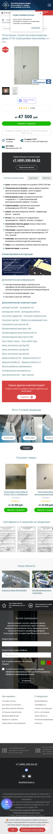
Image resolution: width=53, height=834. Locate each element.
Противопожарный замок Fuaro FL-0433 (17, 337)
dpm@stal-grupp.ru (26, 782)
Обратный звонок (26, 167)
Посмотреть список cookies (32, 830)
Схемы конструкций (43, 708)
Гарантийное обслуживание (14, 723)
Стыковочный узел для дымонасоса (16, 370)
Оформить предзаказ (26, 124)
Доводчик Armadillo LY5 (11, 362)
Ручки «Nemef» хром (29, 341)
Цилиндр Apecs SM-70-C (30, 312)
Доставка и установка (11, 705)
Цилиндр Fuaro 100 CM (11, 312)
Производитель (41, 701)
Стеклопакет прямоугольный (34, 316)
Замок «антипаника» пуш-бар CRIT (15, 349)
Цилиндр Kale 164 (27, 307)
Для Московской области (13, 708)
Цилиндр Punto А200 (10, 307)
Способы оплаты (9, 701)
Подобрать (25, 397)
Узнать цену (8, 438)
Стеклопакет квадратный (12, 316)
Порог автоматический (11, 375)
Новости (38, 723)
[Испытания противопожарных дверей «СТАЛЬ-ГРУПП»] (6, 91)
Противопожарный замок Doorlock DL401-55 (19, 333)
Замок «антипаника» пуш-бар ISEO (15, 345)
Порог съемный (27, 375)
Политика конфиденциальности (26, 813)
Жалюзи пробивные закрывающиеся (17, 366)
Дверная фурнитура (10, 716)
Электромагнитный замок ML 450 (15, 324)
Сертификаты (40, 705)
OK (13, 830)
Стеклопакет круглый (10, 320)
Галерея (26, 448)
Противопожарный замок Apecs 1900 (16, 328)
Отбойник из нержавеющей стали (33, 320)
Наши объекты (41, 716)
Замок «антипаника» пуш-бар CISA (15, 354)
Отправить (26, 681)
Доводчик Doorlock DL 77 (31, 362)
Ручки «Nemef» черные (11, 341)
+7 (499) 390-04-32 (26, 160)
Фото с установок (42, 712)
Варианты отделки (10, 719)
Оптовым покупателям (11, 712)
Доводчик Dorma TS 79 (32, 358)
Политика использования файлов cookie (26, 810)
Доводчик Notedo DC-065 (11, 358)
